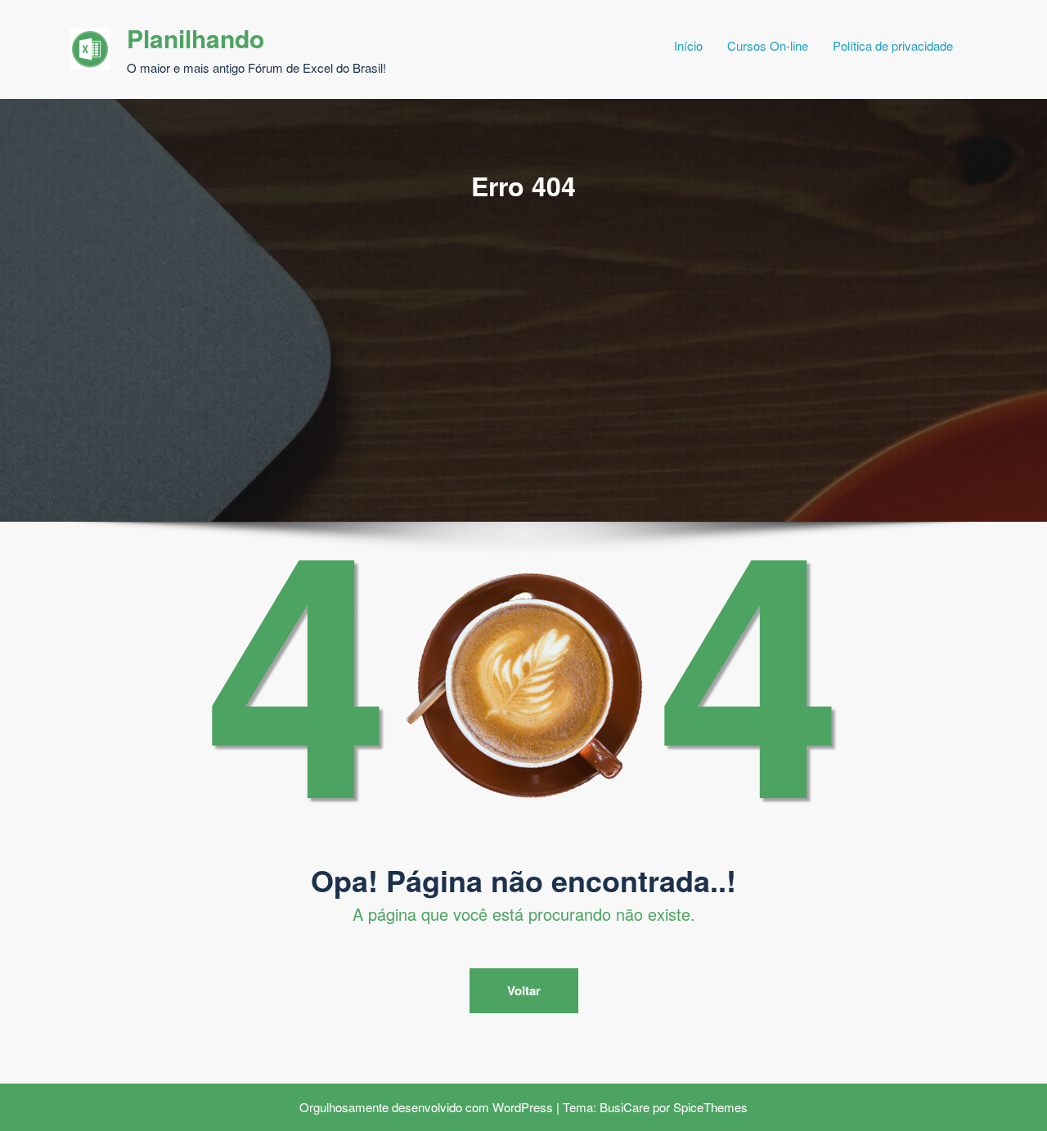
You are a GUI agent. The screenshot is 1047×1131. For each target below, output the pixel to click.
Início (688, 45)
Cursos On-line (767, 45)
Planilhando (195, 38)
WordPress (522, 1106)
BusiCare (624, 1106)
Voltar (524, 990)
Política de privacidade (893, 45)
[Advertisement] (523, 326)
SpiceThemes (710, 1106)
